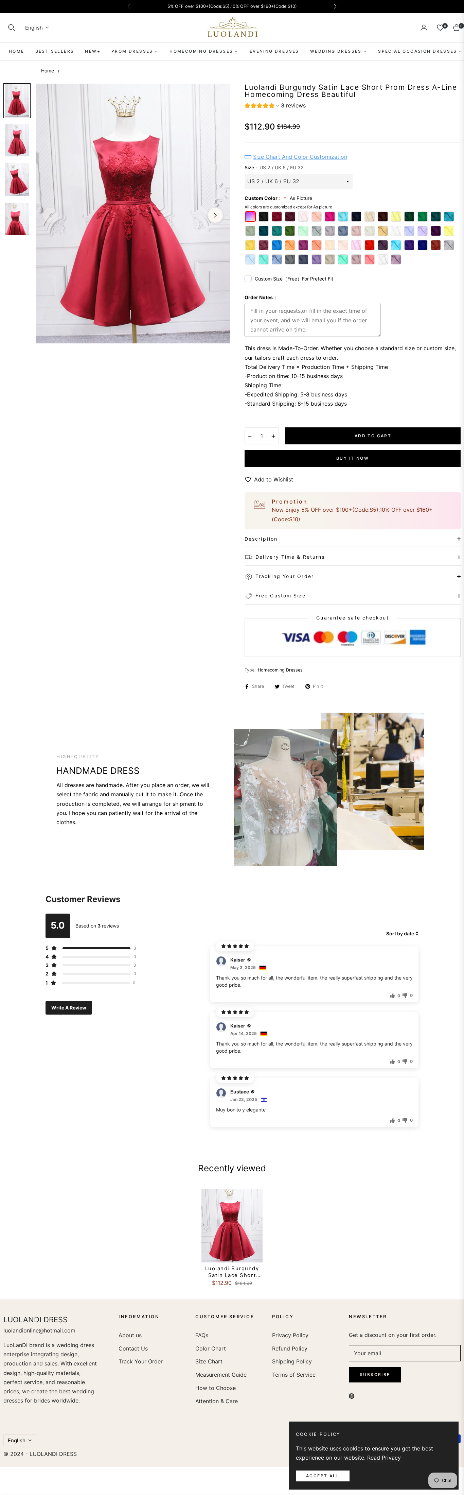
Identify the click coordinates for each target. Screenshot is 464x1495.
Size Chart (208, 1361)
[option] (133, 213)
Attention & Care (216, 1401)
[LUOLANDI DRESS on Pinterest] (351, 1395)
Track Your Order (141, 1361)
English (34, 27)
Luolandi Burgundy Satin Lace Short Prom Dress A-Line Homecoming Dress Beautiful (232, 1271)
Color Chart (210, 1348)
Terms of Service (294, 1374)
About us (130, 1335)
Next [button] (215, 215)
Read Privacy (384, 1457)
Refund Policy (289, 1348)
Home (47, 70)
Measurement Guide (221, 1374)
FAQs (201, 1335)
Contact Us (133, 1348)
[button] (11, 27)
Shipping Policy (292, 1361)
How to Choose (215, 1387)
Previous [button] (50, 215)
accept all (322, 1475)
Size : (274, 167)
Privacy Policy (290, 1335)
